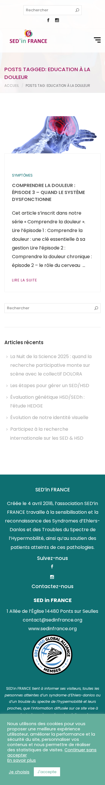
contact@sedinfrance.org (52, 620)
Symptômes (22, 175)
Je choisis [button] (19, 772)
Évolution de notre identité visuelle (49, 417)
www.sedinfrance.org (52, 628)
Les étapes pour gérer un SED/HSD (49, 385)
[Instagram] (56, 21)
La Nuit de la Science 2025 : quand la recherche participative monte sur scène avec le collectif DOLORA (51, 365)
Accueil (11, 85)
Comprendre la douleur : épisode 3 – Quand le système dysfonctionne (48, 192)
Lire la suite (24, 280)
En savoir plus (21, 760)
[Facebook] (48, 21)
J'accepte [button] (47, 772)
